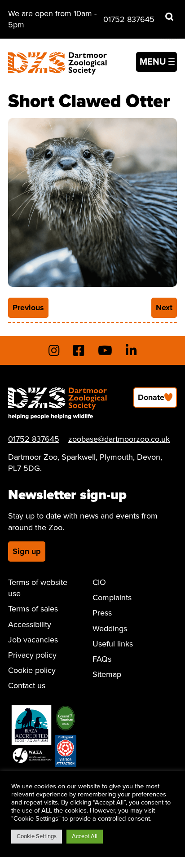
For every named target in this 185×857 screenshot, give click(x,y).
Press (102, 613)
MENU (153, 62)
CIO (99, 582)
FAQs (101, 659)
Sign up (27, 551)
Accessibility (29, 624)
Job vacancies (33, 640)
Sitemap (106, 674)
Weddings (109, 628)
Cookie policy (32, 670)
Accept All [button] (84, 836)
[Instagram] (54, 350)
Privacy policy (32, 655)
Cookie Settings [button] (37, 836)
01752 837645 (128, 19)
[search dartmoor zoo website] (169, 16)
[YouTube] (105, 350)
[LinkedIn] (131, 350)
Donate (151, 397)
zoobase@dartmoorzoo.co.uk (119, 439)
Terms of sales (33, 609)
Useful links (112, 644)
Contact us (26, 685)
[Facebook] (78, 350)
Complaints (112, 597)
